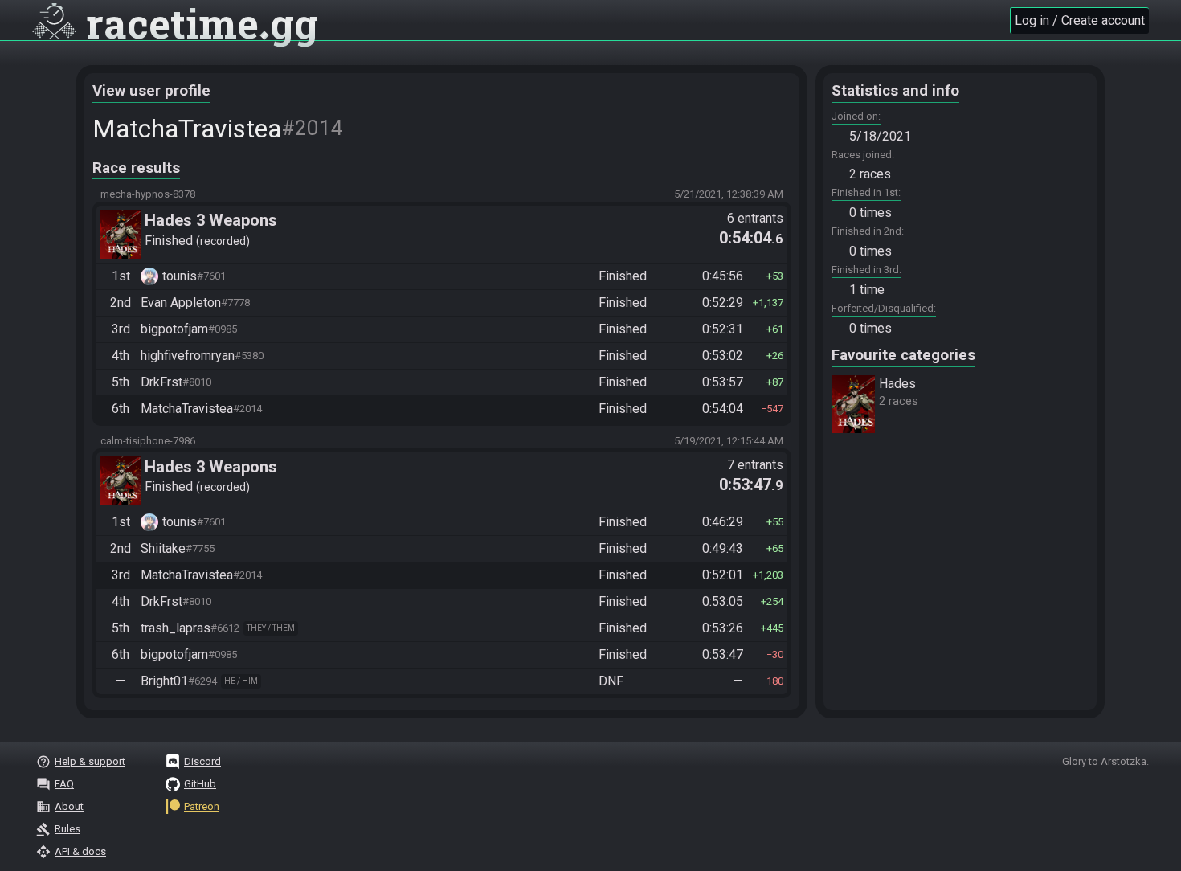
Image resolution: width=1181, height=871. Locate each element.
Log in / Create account (1080, 20)
